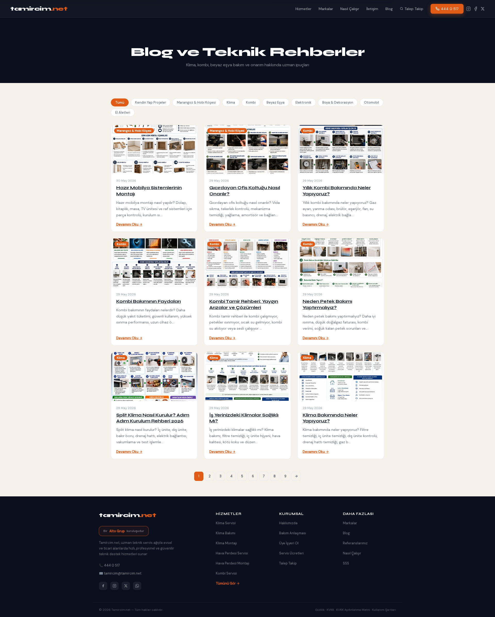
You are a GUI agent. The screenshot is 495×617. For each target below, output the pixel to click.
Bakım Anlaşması (292, 533)
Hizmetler (303, 8)
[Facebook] (475, 8)
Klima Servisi (226, 523)
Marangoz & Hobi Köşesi (196, 102)
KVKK (330, 610)
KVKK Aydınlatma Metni (353, 610)
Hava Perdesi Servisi (232, 553)
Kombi (251, 102)
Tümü (119, 102)
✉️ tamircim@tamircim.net (120, 573)
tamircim (38, 9)
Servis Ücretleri (291, 553)
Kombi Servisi (226, 573)
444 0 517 (449, 8)
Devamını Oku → (129, 224)
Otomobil (371, 102)
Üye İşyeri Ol (289, 543)
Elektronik (303, 102)
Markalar (326, 8)
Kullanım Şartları (384, 610)
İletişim (372, 8)
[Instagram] (468, 8)
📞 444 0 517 (109, 565)
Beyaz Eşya (276, 102)
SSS (346, 563)
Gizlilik (320, 610)
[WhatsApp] (137, 586)
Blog (389, 8)
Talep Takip (414, 8)
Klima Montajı (226, 543)
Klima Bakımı (225, 533)
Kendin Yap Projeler (150, 102)
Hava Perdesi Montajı (232, 563)
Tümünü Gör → (228, 583)
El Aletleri (122, 112)
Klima (231, 102)
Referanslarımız (355, 543)
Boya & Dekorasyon (337, 102)
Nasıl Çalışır (349, 8)
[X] (483, 9)
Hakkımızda (288, 523)
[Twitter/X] (126, 586)
